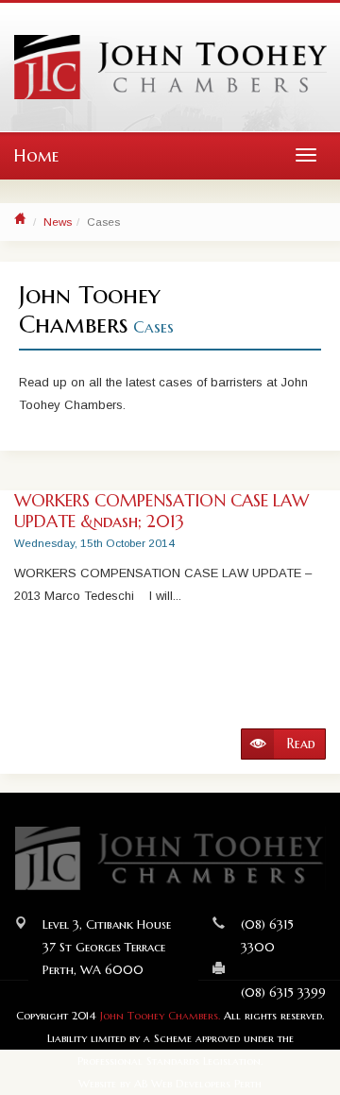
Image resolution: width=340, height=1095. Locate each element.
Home (36, 155)
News (57, 221)
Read (299, 743)
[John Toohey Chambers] (170, 67)
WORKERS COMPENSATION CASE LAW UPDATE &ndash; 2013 (161, 510)
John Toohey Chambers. (160, 1015)
